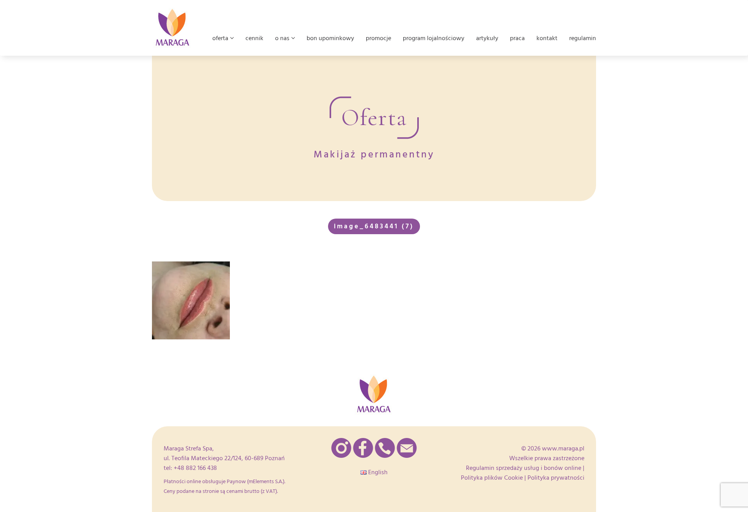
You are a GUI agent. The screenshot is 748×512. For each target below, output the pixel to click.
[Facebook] (363, 448)
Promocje (378, 38)
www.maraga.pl (563, 448)
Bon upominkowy (330, 38)
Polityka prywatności (555, 478)
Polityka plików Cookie (492, 478)
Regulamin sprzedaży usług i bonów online (523, 468)
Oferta (221, 38)
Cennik (254, 38)
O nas (283, 38)
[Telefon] (385, 448)
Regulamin (582, 38)
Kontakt (546, 38)
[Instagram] (341, 448)
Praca (517, 38)
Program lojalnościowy (433, 38)
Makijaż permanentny (374, 154)
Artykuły (487, 38)
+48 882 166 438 (195, 468)
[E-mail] (407, 448)
